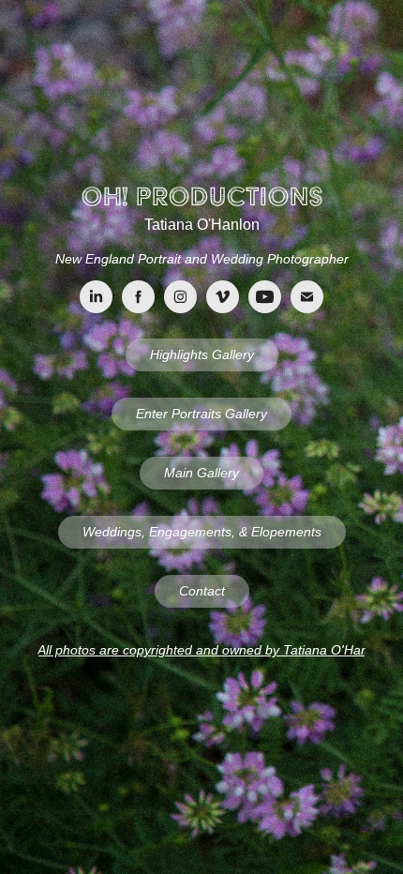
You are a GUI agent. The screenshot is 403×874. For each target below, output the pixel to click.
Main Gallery (201, 472)
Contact (202, 590)
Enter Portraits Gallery (201, 413)
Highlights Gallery (202, 354)
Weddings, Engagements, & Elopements (201, 531)
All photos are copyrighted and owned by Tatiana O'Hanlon (201, 649)
